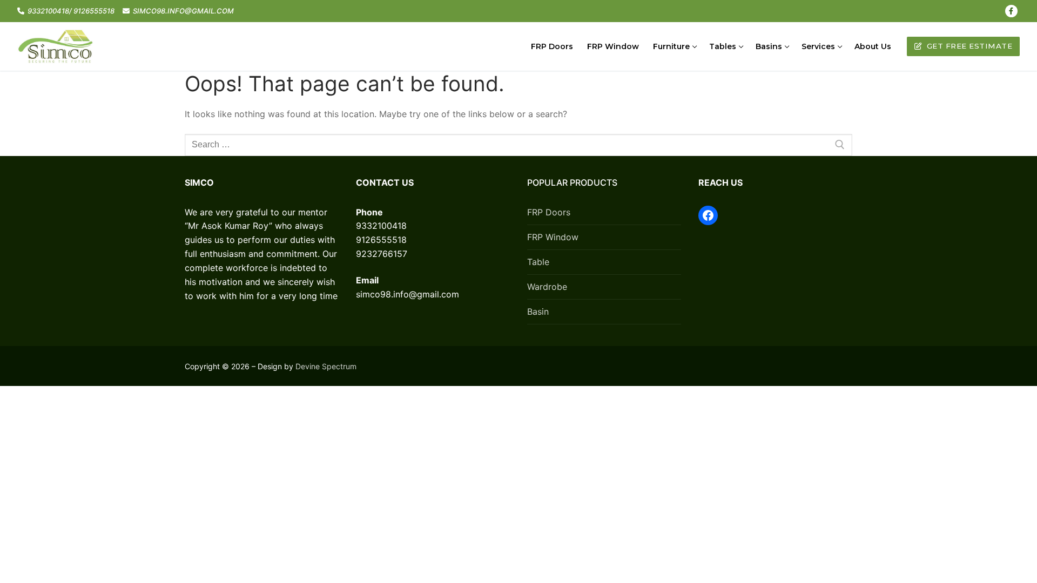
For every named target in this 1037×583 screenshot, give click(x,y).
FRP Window (552, 237)
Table (538, 261)
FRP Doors (548, 212)
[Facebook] (1011, 11)
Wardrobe (547, 286)
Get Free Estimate (968, 46)
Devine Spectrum (325, 366)
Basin (538, 311)
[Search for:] (518, 145)
